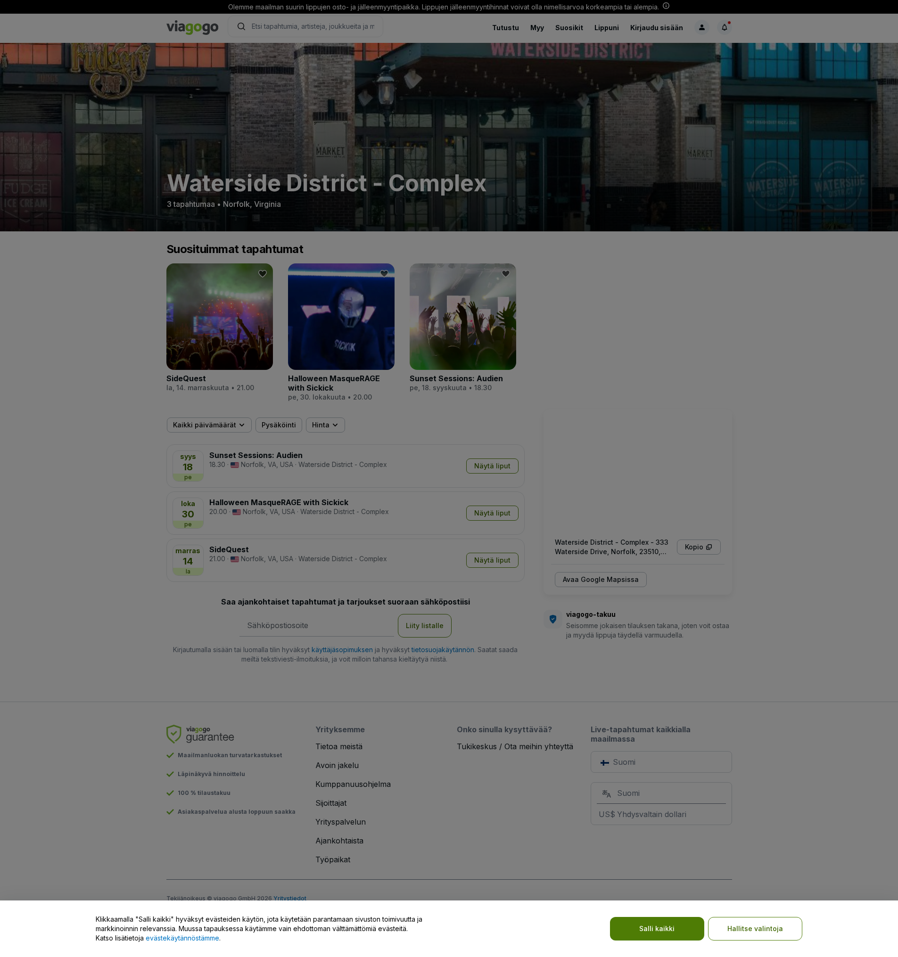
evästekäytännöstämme (182, 938)
